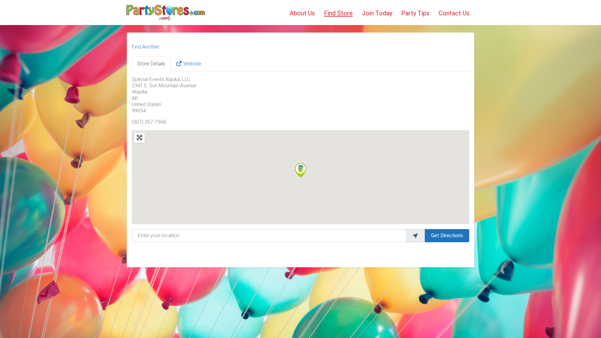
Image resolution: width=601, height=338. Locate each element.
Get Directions (447, 235)
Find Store (338, 13)
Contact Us (454, 13)
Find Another (145, 47)
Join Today (377, 13)
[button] (300, 170)
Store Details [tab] (151, 64)
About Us (302, 13)
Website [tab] (192, 64)
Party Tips (415, 13)
